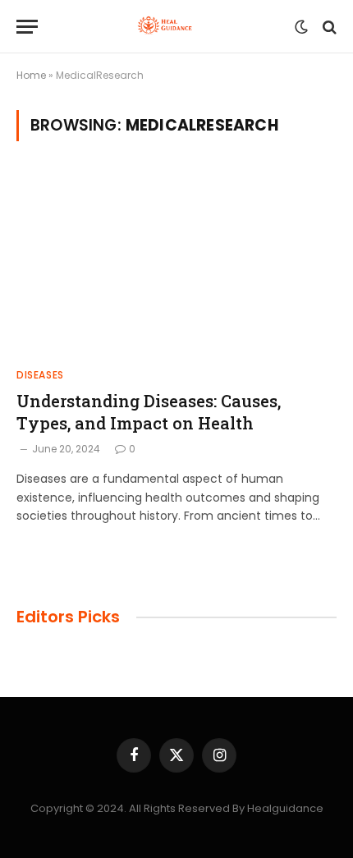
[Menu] (27, 26)
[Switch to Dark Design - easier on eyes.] (301, 27)
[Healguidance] (170, 26)
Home (31, 75)
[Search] (328, 26)
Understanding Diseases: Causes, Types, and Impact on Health (148, 412)
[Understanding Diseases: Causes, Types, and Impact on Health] (176, 264)
